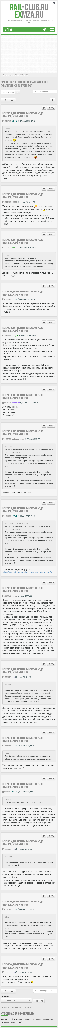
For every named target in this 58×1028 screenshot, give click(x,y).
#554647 (7, 792)
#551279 (7, 677)
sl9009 (14, 202)
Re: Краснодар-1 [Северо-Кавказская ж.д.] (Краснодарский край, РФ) (22, 115)
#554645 (7, 746)
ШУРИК (14, 516)
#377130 (7, 247)
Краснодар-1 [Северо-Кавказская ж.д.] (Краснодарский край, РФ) (24, 84)
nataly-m (15, 335)
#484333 (7, 335)
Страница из (45, 91)
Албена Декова (18, 439)
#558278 (7, 849)
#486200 (7, 516)
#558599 (7, 972)
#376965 (7, 121)
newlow (14, 596)
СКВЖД (14, 121)
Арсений (15, 247)
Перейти (39, 1001)
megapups (16, 403)
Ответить (9, 100)
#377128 (7, 202)
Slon (13, 677)
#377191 (7, 299)
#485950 (7, 439)
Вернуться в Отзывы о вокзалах (16, 1007)
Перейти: (5, 996)
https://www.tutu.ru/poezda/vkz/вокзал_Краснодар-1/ (27, 572)
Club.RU (29, 7)
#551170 (7, 596)
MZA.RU (29, 14)
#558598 (7, 909)
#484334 (7, 403)
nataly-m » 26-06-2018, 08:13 (16, 524)
